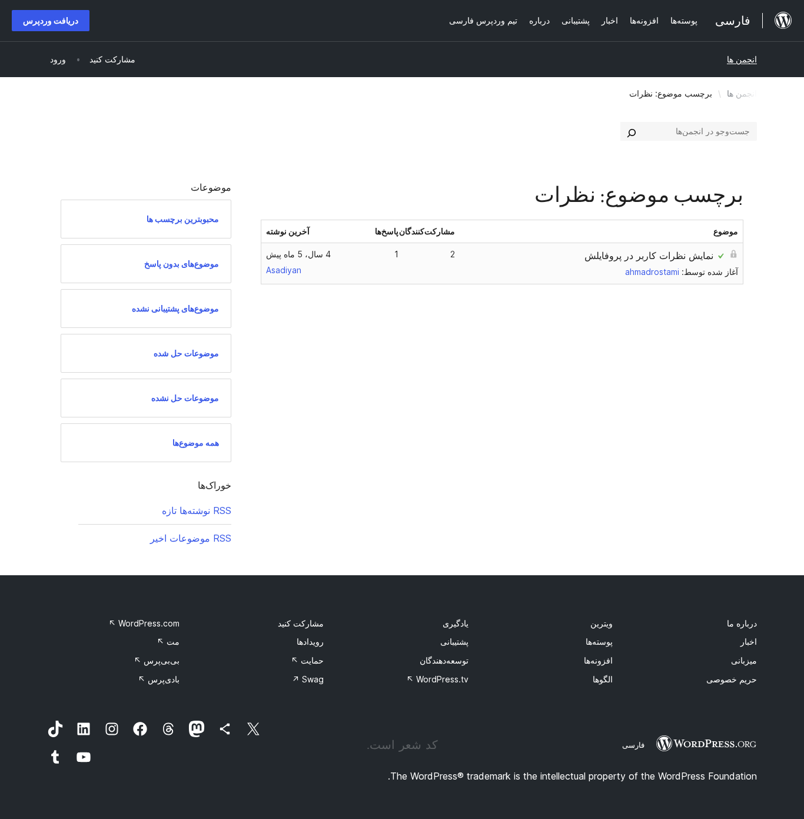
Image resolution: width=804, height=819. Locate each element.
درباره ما (742, 623)
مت (168, 641)
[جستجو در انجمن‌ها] (631, 131)
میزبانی (744, 660)
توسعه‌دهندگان (444, 660)
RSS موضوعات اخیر (190, 538)
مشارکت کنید (301, 623)
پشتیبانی (454, 641)
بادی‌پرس (159, 679)
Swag (308, 679)
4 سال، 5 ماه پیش (298, 254)
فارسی (633, 745)
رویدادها (310, 641)
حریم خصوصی (731, 679)
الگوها (603, 679)
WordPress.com (144, 623)
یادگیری (456, 623)
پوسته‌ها (599, 641)
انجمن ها (742, 59)
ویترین (601, 623)
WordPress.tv (437, 679)
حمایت (307, 660)
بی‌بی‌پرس (157, 660)
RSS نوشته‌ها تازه (196, 510)
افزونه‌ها (598, 660)
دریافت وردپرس (50, 20)
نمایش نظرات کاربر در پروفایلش (648, 255)
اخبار (748, 641)
